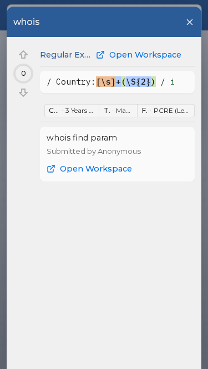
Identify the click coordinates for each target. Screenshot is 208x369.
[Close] (190, 22)
